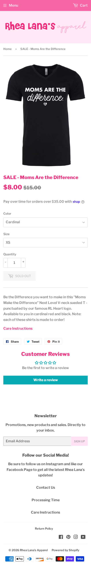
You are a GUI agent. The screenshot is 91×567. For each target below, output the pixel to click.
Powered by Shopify (65, 550)
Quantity (9, 254)
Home (7, 49)
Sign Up (79, 441)
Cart (83, 5)
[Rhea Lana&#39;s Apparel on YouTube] (83, 537)
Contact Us (45, 487)
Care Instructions (17, 328)
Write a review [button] (45, 380)
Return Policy (44, 528)
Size (6, 234)
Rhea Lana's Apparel (34, 550)
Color (7, 213)
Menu (13, 5)
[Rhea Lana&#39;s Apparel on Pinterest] (68, 537)
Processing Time (46, 500)
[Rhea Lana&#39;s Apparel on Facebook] (61, 537)
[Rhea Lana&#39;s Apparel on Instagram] (76, 537)
